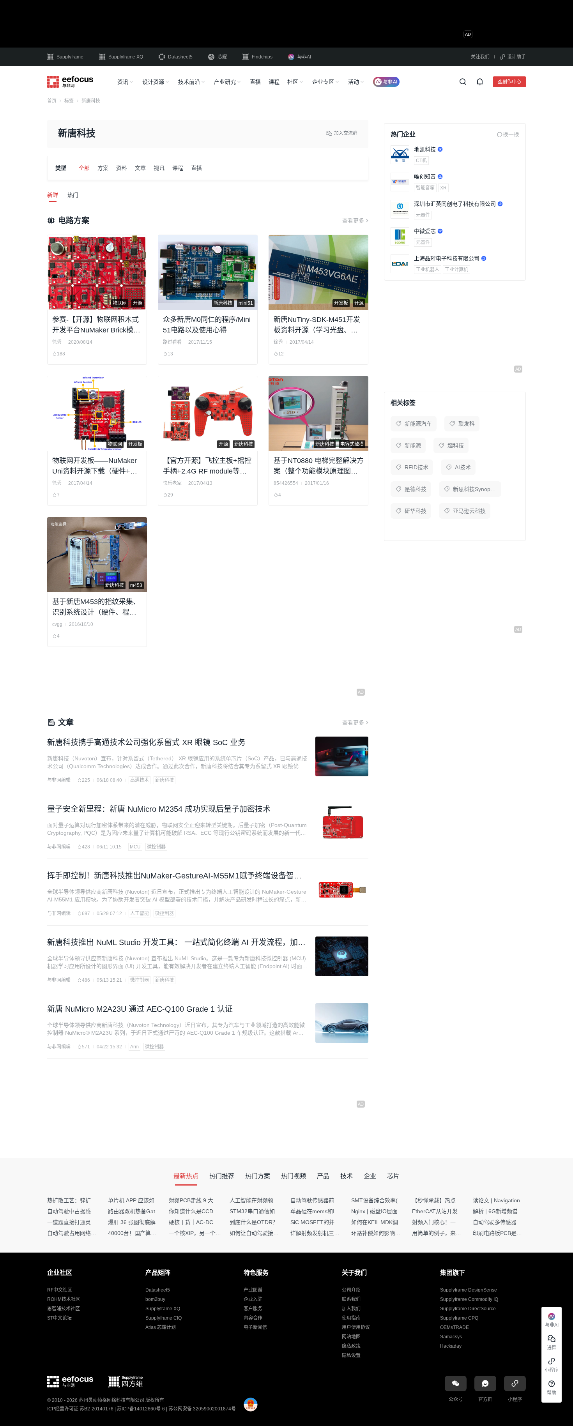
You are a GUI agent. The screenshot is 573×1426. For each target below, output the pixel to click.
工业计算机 (456, 269)
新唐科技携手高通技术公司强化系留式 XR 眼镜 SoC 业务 (146, 742)
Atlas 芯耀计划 (160, 1327)
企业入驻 (253, 1299)
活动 (353, 82)
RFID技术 (416, 467)
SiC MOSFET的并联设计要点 (326, 1222)
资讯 (122, 82)
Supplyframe (70, 57)
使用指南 (351, 1318)
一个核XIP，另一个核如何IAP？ (207, 1233)
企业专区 (323, 82)
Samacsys (451, 1336)
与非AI (304, 57)
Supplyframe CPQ (459, 1318)
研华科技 (415, 511)
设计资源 (153, 82)
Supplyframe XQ (125, 57)
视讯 (159, 168)
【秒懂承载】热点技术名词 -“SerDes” (457, 1200)
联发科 (466, 424)
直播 (255, 82)
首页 (52, 101)
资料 (121, 168)
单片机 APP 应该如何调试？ (142, 1200)
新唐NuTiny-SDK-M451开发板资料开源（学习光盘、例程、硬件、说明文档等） (317, 326)
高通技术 (139, 780)
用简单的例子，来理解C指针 (446, 1233)
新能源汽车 (418, 424)
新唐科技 (164, 780)
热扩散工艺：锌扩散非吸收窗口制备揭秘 (96, 1200)
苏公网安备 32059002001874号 (202, 1409)
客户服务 (253, 1308)
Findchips (262, 57)
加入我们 (351, 1308)
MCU (135, 847)
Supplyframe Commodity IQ (469, 1299)
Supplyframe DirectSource (468, 1308)
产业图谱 (253, 1290)
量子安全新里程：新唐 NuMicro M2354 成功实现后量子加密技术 (159, 809)
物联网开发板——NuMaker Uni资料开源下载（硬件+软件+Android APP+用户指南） (97, 467)
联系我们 (351, 1299)
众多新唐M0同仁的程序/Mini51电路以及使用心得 (207, 325)
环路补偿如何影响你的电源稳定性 (392, 1233)
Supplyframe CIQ (163, 1318)
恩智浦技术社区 (63, 1308)
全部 (84, 168)
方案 (102, 168)
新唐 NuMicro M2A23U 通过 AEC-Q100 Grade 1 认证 (140, 1009)
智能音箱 (425, 188)
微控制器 (156, 847)
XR (443, 188)
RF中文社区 (59, 1290)
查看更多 (353, 220)
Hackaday (451, 1346)
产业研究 (225, 82)
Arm (134, 1047)
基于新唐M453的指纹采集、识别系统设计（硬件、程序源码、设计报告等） (96, 608)
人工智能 (139, 913)
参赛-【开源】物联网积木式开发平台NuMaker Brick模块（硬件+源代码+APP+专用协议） (97, 326)
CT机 (421, 160)
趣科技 (455, 445)
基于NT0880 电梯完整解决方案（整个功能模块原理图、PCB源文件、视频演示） (319, 467)
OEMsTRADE (454, 1327)
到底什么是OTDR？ (254, 1222)
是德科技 (415, 489)
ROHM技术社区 (63, 1299)
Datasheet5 (180, 57)
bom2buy (155, 1299)
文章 (140, 168)
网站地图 (351, 1336)
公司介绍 (351, 1290)
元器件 (423, 215)
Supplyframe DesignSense (468, 1290)
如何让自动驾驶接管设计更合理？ (270, 1233)
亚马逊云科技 (469, 511)
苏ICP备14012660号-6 (141, 1409)
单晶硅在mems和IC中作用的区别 (330, 1211)
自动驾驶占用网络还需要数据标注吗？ (93, 1233)
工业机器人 (427, 269)
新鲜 (52, 195)
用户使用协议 (356, 1327)
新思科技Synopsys (476, 489)
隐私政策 (351, 1346)
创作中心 (511, 81)
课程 (274, 82)
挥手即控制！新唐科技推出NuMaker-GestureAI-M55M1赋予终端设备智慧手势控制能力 (174, 876)
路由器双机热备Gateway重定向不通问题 (157, 1211)
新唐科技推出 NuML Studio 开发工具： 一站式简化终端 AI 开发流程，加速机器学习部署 (176, 943)
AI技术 (463, 467)
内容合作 (253, 1318)
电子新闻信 (255, 1327)
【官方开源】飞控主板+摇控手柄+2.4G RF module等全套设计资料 (207, 467)
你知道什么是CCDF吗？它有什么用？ (214, 1211)
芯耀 (222, 57)
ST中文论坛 (59, 1318)
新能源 (413, 445)
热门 (72, 195)
